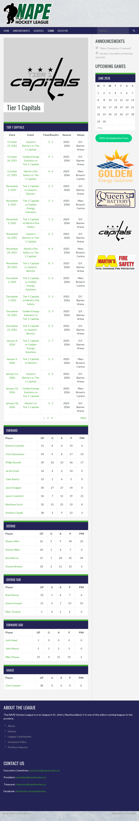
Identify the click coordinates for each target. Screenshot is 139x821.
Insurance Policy (17, 741)
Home (6, 30)
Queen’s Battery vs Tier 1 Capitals (30, 237)
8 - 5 (50, 263)
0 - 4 (50, 325)
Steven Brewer (13, 566)
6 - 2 (50, 233)
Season (66, 134)
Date (12, 134)
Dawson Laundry (14, 445)
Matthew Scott (14, 504)
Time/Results (51, 134)
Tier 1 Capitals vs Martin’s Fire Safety (30, 223)
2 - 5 (50, 359)
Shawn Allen (12, 541)
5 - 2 (50, 296)
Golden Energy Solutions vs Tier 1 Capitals (30, 160)
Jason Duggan (13, 487)
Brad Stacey (12, 594)
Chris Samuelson (14, 454)
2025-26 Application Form (113, 138)
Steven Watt (12, 549)
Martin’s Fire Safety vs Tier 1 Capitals (31, 175)
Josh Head (11, 640)
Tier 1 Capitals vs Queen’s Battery (31, 190)
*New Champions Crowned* (116, 48)
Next (83, 417)
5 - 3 (50, 388)
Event (30, 134)
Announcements (21, 30)
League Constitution (19, 736)
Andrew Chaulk (14, 512)
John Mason (12, 648)
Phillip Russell (13, 462)
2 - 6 (50, 278)
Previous (10, 417)
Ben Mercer (12, 557)
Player (9, 438)
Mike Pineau (12, 656)
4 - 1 (50, 156)
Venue (80, 134)
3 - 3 (50, 186)
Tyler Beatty (12, 479)
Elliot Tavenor (13, 611)
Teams (50, 30)
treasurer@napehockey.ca (31, 784)
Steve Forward (13, 603)
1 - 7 (50, 340)
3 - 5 (50, 141)
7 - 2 (50, 219)
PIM (82, 438)
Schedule (38, 30)
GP (42, 438)
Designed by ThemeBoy (124, 813)
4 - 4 (50, 171)
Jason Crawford (14, 495)
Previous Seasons (18, 747)
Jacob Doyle (12, 470)
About (11, 725)
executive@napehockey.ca (45, 770)
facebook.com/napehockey (31, 791)
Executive (63, 30)
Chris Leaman (13, 685)
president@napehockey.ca (31, 777)
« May (99, 127)
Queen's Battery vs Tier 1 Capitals (30, 145)
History (12, 731)
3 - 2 (50, 403)
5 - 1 (50, 200)
